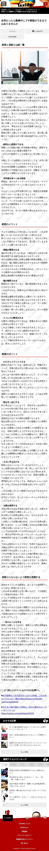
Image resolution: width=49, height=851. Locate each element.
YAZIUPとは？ (24, 827)
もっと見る (24, 752)
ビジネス (13, 764)
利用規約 (24, 831)
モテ (22, 764)
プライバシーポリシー (24, 835)
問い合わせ (24, 843)
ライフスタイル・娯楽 (4, 764)
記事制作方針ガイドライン (24, 839)
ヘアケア (40, 764)
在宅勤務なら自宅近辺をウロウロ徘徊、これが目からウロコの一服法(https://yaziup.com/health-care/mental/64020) (24, 698)
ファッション (32, 764)
